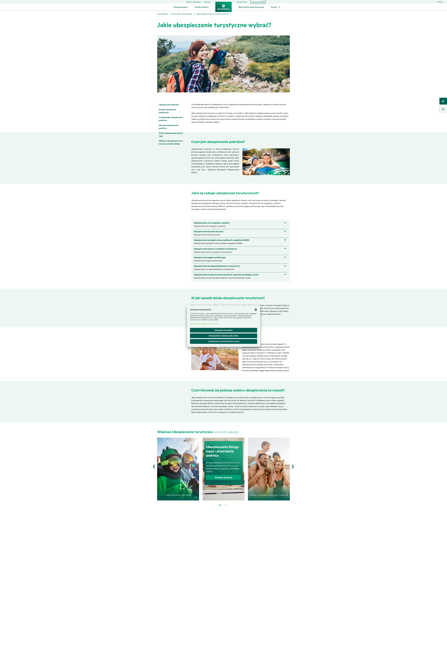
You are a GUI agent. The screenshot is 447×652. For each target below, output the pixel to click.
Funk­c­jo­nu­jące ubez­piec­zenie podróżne (171, 119)
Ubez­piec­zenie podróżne (169, 104)
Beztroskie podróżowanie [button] (251, 6)
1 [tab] (219, 505)
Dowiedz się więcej (223, 477)
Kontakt (207, 2)
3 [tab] (224, 505)
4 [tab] (227, 505)
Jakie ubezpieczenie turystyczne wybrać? (212, 13)
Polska (439, 2)
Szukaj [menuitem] (274, 6)
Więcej (293, 466)
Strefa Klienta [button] (201, 6)
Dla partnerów (242, 2)
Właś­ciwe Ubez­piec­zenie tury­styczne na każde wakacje (171, 142)
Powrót (154, 466)
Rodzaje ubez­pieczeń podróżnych (167, 111)
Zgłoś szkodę (443, 109)
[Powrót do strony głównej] (223, 7)
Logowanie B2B (257, 2)
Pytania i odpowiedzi (193, 2)
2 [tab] (222, 505)
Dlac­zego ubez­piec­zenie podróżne (168, 126)
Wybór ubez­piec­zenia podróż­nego (171, 134)
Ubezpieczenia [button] (181, 6)
